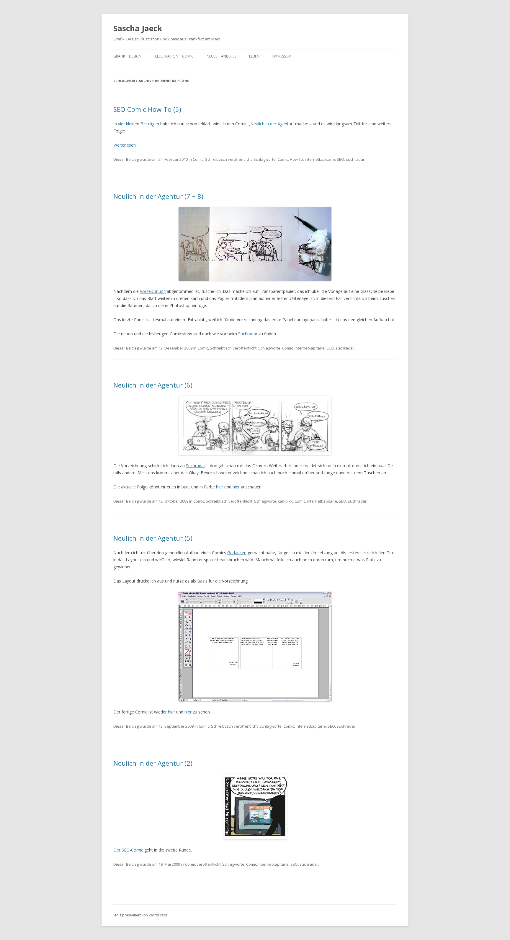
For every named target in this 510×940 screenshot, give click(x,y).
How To (296, 159)
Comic (198, 159)
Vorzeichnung (153, 291)
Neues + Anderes (221, 56)
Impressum (281, 56)
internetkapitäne (320, 159)
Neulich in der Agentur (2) (152, 763)
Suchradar (247, 334)
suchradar (355, 159)
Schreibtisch (216, 159)
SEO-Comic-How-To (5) (147, 109)
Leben (254, 56)
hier (219, 487)
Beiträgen (149, 124)
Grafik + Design (127, 56)
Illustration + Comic (174, 56)
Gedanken (236, 552)
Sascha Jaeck (137, 28)
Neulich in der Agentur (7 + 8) (158, 196)
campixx (285, 501)
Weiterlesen (127, 145)
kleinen (132, 124)
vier (121, 124)
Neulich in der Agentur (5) (152, 538)
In (115, 124)
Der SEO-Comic (128, 850)
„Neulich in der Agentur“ (271, 124)
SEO (340, 159)
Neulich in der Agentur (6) (152, 384)
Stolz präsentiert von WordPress (140, 915)
